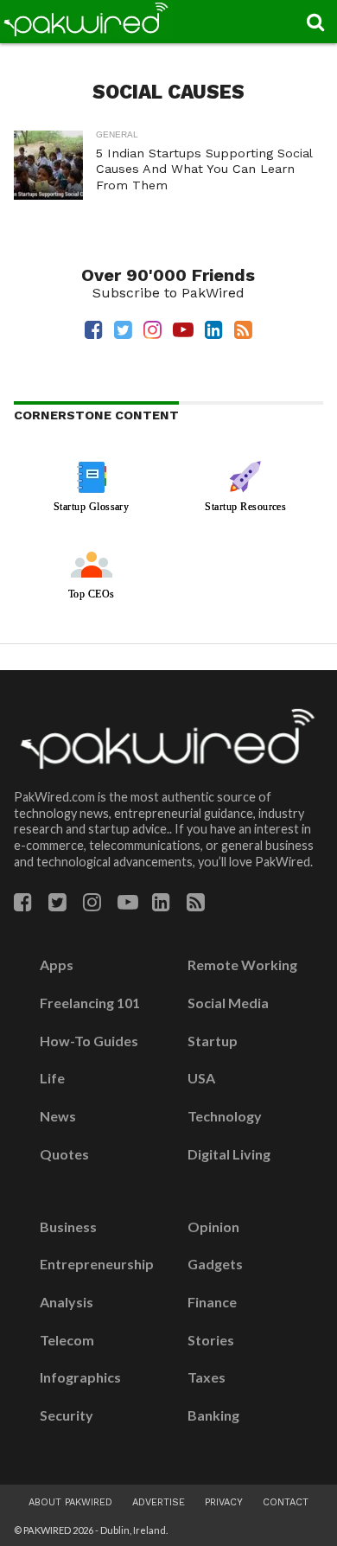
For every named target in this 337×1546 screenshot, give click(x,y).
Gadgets (215, 1264)
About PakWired (70, 1502)
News (58, 1116)
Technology (225, 1116)
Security (66, 1415)
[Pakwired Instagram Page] (92, 905)
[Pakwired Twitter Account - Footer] (57, 905)
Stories (211, 1340)
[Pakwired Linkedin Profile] (161, 905)
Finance (212, 1302)
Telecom (67, 1340)
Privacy (224, 1502)
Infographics (80, 1377)
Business (68, 1227)
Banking (213, 1415)
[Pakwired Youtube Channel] (128, 905)
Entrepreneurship (97, 1264)
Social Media (228, 1003)
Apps (56, 965)
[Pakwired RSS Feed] (196, 905)
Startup (213, 1041)
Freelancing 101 (90, 1003)
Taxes (207, 1377)
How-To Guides (89, 1041)
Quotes (64, 1154)
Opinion (213, 1227)
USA (201, 1078)
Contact (285, 1502)
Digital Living (229, 1154)
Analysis (66, 1302)
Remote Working (242, 965)
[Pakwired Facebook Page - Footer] (23, 905)
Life (52, 1078)
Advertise (158, 1502)
